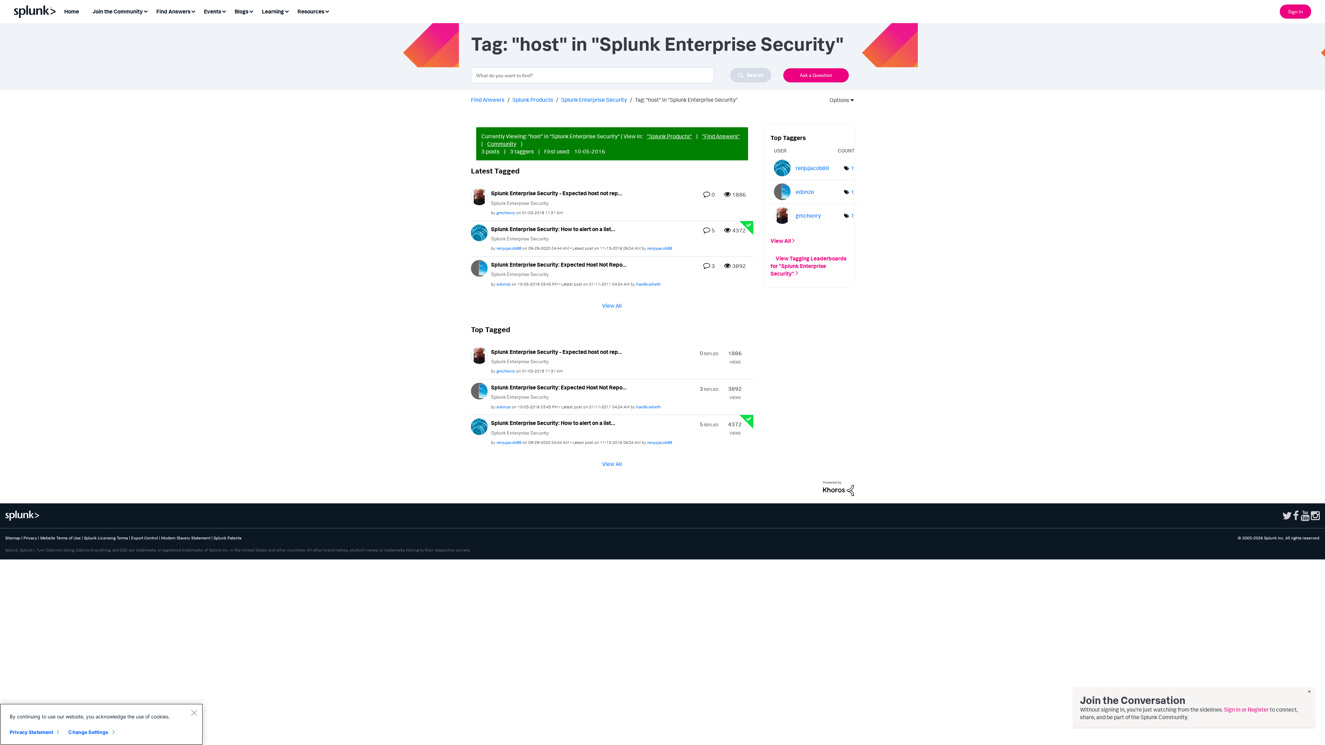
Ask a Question (816, 75)
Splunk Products (532, 99)
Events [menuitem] (212, 11)
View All (612, 305)
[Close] (193, 712)
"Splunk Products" (669, 136)
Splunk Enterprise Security (594, 99)
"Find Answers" (721, 136)
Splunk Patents (228, 537)
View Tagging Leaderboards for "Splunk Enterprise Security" (808, 266)
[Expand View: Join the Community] (145, 11)
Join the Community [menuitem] (117, 11)
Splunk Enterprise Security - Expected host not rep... (556, 193)
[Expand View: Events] (223, 11)
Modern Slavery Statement (185, 537)
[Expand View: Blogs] (251, 11)
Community (501, 143)
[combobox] (621, 75)
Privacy (30, 537)
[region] (101, 724)
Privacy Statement (31, 732)
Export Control (144, 537)
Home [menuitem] (71, 11)
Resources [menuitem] (310, 11)
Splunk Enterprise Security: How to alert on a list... (553, 229)
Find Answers (487, 99)
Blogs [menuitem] (241, 11)
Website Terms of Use (60, 537)
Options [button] (837, 100)
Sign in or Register (1246, 709)
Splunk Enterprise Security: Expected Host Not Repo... (559, 264)
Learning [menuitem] (273, 11)
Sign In (1295, 11)
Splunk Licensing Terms (106, 537)
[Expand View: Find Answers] (193, 11)
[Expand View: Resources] (327, 11)
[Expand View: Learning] (286, 11)
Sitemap (12, 537)
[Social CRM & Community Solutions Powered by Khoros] (838, 488)
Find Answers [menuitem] (173, 11)
